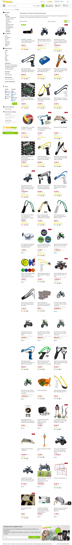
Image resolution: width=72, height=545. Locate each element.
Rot (30, 277)
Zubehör (8, 30)
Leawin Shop (8, 114)
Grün (48, 43)
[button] (68, 1)
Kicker (7, 23)
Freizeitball (29, 130)
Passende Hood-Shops (10, 112)
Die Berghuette (8, 120)
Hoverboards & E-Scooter (10, 19)
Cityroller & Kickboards (11, 17)
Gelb (28, 277)
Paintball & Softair (10, 24)
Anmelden (34, 537)
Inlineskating (8, 21)
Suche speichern (23, 21)
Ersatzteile (8, 28)
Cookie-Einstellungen (37, 543)
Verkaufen (42, 1)
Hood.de (7, 2)
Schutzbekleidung (10, 27)
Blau (42, 43)
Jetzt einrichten (9, 133)
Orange (45, 43)
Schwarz (30, 336)
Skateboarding (9, 26)
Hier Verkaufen (8, 109)
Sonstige (8, 31)
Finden (14, 103)
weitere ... (58, 248)
